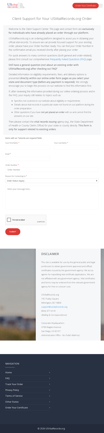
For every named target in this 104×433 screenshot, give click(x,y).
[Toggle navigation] (100, 5)
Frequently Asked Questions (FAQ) (68, 59)
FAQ (7, 378)
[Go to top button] (99, 428)
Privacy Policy (12, 390)
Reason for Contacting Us (15, 176)
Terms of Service (13, 395)
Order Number (11, 165)
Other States (12, 401)
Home (8, 372)
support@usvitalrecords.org (54, 306)
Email (7, 154)
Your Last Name (60, 143)
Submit (12, 231)
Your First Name (11, 143)
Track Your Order (14, 384)
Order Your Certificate (85, 5)
